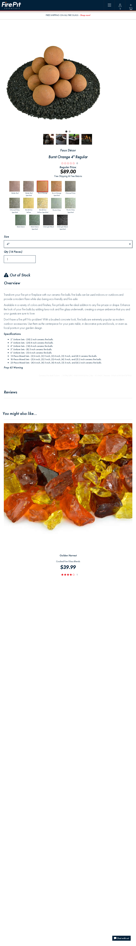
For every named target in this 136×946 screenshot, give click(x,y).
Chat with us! (122, 938)
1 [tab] (66, 131)
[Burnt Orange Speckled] (57, 186)
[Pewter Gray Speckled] (70, 203)
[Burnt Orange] (43, 186)
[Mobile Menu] (109, 5)
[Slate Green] (21, 220)
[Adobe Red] (15, 186)
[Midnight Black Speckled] (62, 220)
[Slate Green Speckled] (35, 220)
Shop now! (85, 15)
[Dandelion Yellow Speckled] (43, 203)
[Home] (11, 5)
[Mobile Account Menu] (120, 5)
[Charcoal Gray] (70, 186)
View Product (68, 425)
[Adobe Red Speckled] (29, 186)
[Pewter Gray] (57, 203)
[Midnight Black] (49, 220)
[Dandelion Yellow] (29, 203)
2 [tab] (69, 131)
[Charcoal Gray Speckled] (15, 203)
